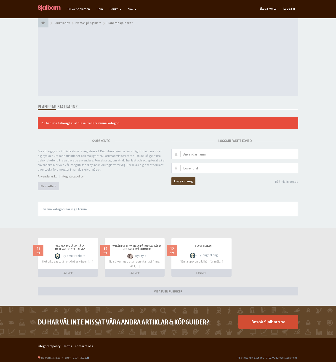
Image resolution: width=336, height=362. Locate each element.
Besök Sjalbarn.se (268, 321)
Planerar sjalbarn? (57, 106)
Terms (68, 346)
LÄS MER (68, 273)
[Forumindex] (43, 22)
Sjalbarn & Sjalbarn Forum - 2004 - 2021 (63, 357)
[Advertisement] (168, 62)
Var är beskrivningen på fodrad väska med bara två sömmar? (136, 247)
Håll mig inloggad (286, 182)
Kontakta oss (84, 346)
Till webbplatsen (78, 9)
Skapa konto (268, 8)
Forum (114, 9)
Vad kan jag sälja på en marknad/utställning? (70, 247)
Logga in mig (183, 181)
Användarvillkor (48, 176)
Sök (131, 9)
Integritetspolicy (72, 176)
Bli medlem (48, 186)
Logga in (289, 8)
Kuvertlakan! (203, 245)
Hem (100, 9)
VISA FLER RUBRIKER (168, 291)
